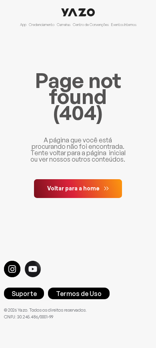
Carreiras (63, 24)
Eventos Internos (123, 24)
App (23, 24)
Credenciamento (41, 24)
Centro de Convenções (91, 24)
